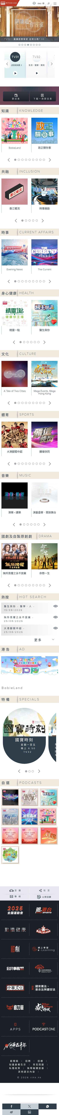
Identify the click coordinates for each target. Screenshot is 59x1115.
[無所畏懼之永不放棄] (55, 617)
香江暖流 (14, 208)
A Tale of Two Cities (15, 391)
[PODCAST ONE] (43, 1027)
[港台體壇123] (10, 797)
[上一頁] (7, 64)
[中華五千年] (15, 1046)
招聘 (28, 1061)
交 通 (18, 890)
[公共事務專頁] (15, 968)
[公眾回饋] (39, 897)
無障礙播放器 (36, 1068)
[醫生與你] (49, 797)
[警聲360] (10, 816)
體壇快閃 (44, 451)
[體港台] (43, 910)
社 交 (47, 890)
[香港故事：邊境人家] (10, 854)
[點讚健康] (15, 929)
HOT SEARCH (33, 597)
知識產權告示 (18, 1064)
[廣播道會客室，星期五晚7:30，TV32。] (29, 24)
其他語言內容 (27, 1072)
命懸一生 (44, 573)
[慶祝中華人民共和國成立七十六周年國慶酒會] (10, 835)
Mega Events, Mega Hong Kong (44, 392)
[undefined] (34, 3)
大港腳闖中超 (14, 451)
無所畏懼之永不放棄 (14, 573)
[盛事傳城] (43, 1007)
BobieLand (15, 147)
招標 (41, 1061)
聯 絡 (18, 896)
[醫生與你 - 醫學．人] (55, 606)
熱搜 (5, 597)
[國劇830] (15, 949)
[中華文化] (15, 988)
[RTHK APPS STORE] (15, 1027)
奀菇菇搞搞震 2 (15, 65)
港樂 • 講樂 (14, 512)
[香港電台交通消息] (11, 890)
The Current (44, 269)
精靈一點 (14, 330)
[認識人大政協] (49, 835)
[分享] (40, 890)
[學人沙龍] (30, 797)
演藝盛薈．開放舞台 (44, 512)
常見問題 (39, 1064)
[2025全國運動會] (15, 910)
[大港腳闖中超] (55, 628)
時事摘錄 (44, 208)
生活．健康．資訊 (37, 65)
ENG (39, 4)
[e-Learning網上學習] (43, 949)
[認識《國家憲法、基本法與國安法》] (43, 988)
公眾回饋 (46, 897)
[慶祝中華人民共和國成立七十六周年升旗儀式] (30, 835)
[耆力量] (15, 1007)
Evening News (15, 269)
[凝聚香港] (30, 816)
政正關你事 (44, 147)
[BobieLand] (29, 673)
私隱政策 (15, 1068)
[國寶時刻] (24, 722)
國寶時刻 (24, 740)
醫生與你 (44, 330)
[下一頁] (52, 64)
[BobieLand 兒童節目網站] (43, 929)
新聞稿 (15, 1061)
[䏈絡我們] (11, 896)
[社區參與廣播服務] (43, 968)
